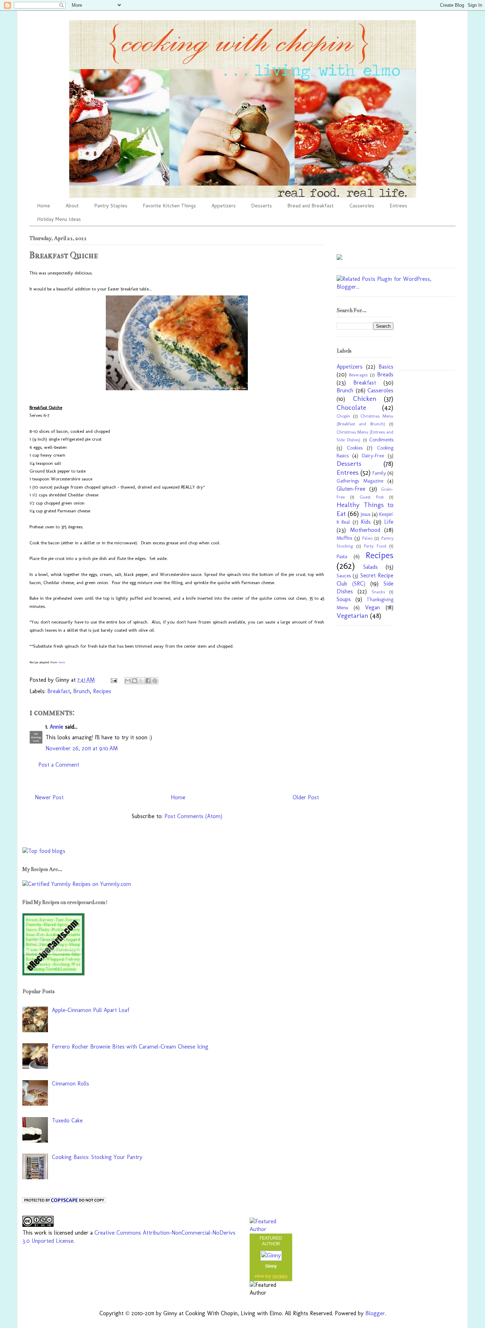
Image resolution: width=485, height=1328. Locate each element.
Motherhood (365, 530)
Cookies (355, 448)
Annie (56, 726)
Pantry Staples (110, 205)
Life (388, 521)
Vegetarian (352, 615)
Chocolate (351, 407)
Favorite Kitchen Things (169, 205)
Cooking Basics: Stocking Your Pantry (97, 1157)
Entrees (398, 205)
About (72, 205)
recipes (280, 1276)
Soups (344, 599)
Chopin (343, 416)
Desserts (261, 205)
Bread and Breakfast (310, 205)
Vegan (372, 607)
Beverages (358, 374)
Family (379, 473)
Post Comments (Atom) (193, 816)
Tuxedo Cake (67, 1120)
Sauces (344, 575)
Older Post (306, 797)
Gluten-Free (351, 488)
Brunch (81, 691)
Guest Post (372, 497)
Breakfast (58, 691)
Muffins (344, 538)
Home (43, 205)
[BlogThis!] (134, 680)
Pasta (342, 556)
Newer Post (49, 797)
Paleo (367, 538)
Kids (366, 521)
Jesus (365, 514)
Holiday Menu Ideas (59, 219)
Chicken (364, 398)
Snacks (378, 591)
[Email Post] (113, 679)
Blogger (375, 1313)
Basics (385, 366)
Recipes (102, 691)
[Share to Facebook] (148, 680)
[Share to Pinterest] (154, 680)
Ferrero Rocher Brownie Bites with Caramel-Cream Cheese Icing (130, 1046)
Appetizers (223, 205)
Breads (385, 374)
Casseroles (361, 205)
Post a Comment (58, 764)
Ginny (271, 1266)
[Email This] (127, 680)
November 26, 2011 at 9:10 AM (81, 748)
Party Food (375, 546)
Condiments (381, 439)
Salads (370, 567)
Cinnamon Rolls (70, 1083)
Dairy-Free (373, 455)
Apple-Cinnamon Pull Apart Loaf (90, 1010)
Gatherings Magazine (360, 481)
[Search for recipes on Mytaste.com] (43, 851)
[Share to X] (141, 680)
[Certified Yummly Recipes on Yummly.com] (76, 884)
